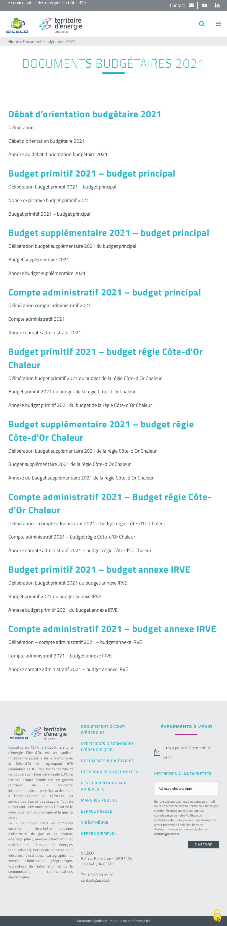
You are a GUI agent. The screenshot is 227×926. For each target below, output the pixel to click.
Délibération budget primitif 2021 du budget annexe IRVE (67, 582)
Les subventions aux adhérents (103, 786)
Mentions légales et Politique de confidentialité (113, 921)
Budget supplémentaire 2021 (38, 259)
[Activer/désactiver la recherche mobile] (202, 24)
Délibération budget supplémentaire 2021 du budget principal (72, 246)
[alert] (186, 752)
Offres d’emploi (98, 833)
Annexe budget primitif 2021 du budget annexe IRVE (63, 610)
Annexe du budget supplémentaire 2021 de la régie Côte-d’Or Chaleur (81, 477)
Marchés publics (99, 800)
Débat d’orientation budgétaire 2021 (46, 141)
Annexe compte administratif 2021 (44, 332)
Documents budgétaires (107, 761)
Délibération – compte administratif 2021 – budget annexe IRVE (75, 642)
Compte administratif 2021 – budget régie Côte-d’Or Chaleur (71, 536)
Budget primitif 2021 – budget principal (49, 214)
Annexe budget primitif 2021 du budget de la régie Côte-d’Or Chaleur (80, 405)
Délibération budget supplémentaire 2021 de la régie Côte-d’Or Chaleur (82, 451)
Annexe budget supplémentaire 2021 (47, 273)
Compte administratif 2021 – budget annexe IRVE (60, 655)
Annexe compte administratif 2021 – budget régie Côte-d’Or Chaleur (79, 550)
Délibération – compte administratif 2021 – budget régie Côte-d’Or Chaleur (86, 523)
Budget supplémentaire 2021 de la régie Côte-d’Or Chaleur (69, 464)
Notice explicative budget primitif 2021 (48, 200)
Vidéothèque (95, 822)
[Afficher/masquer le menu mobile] (218, 24)
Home (13, 41)
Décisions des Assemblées (109, 772)
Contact (178, 5)
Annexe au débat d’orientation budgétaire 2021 (57, 154)
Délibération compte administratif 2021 (49, 305)
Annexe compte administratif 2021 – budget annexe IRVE (68, 669)
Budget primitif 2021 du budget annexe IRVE (54, 596)
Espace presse (96, 811)
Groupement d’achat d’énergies (103, 729)
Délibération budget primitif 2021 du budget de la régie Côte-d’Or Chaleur (85, 378)
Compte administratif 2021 (36, 319)
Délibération (21, 127)
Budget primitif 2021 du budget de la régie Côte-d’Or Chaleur (72, 391)
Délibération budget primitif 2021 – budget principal (62, 186)
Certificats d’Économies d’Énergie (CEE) (107, 746)
